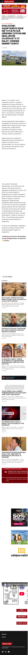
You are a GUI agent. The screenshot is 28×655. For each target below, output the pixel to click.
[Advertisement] (14, 82)
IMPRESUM (4, 634)
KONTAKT (4, 637)
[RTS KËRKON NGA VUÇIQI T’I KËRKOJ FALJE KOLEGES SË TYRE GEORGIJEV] (14, 413)
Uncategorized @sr (11, 15)
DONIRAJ (6, 240)
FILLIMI (3, 23)
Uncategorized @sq (9, 23)
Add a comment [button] (8, 276)
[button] (2, 1)
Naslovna (4, 15)
